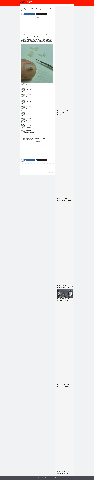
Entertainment (35, 4)
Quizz (53, 4)
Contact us (46, 477)
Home (22, 4)
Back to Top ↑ (51, 172)
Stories (58, 4)
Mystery (48, 4)
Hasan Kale (23, 34)
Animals (27, 4)
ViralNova (32, 132)
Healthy (42, 4)
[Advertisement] (38, 25)
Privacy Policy (40, 477)
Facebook (44, 137)
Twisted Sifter (26, 132)
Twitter (24, 138)
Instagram (49, 137)
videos (63, 4)
